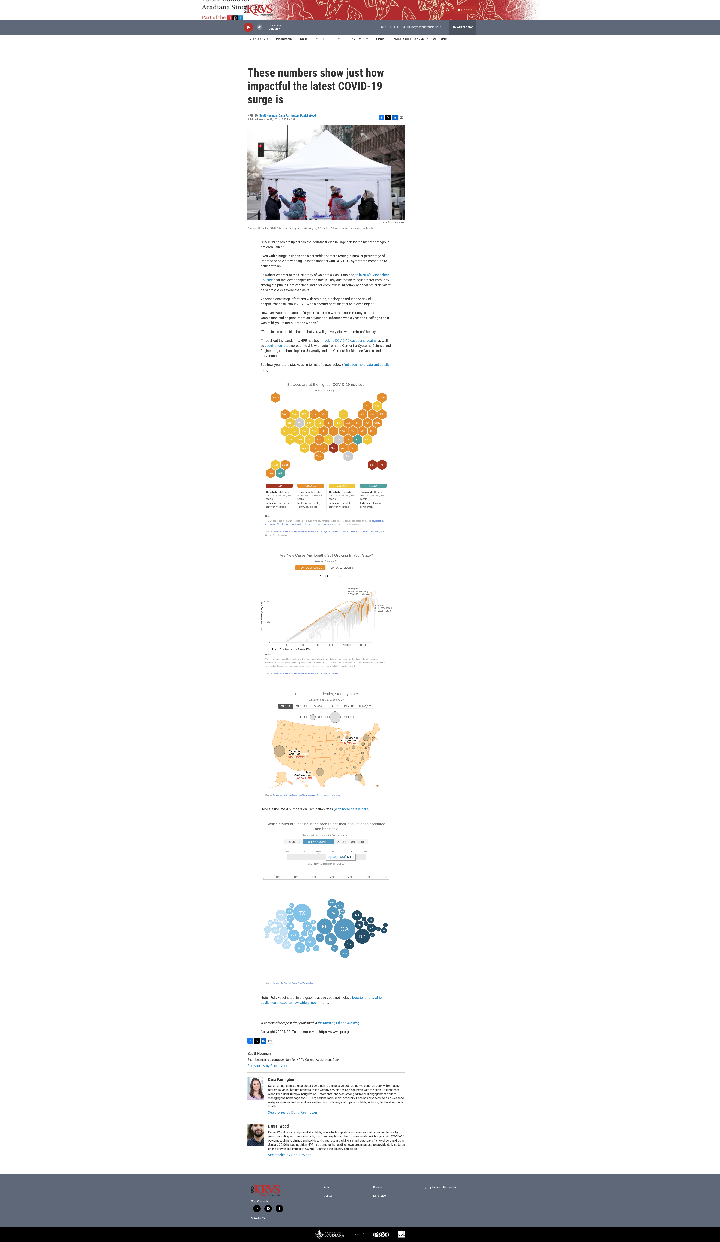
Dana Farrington (288, 115)
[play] (248, 27)
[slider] (265, 27)
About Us (330, 39)
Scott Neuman (268, 115)
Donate (466, 10)
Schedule (307, 39)
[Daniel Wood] (256, 1135)
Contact (328, 1195)
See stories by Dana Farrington (292, 1112)
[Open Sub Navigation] (294, 39)
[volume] (259, 27)
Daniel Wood (308, 115)
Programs (284, 39)
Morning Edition (338, 1023)
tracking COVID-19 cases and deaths (349, 340)
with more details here (351, 809)
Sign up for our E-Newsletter (439, 1187)
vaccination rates (277, 346)
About (327, 1187)
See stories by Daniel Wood (290, 1154)
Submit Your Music (258, 39)
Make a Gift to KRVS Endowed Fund (420, 39)
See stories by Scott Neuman (270, 1065)
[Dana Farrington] (256, 1088)
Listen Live (379, 1195)
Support (379, 39)
